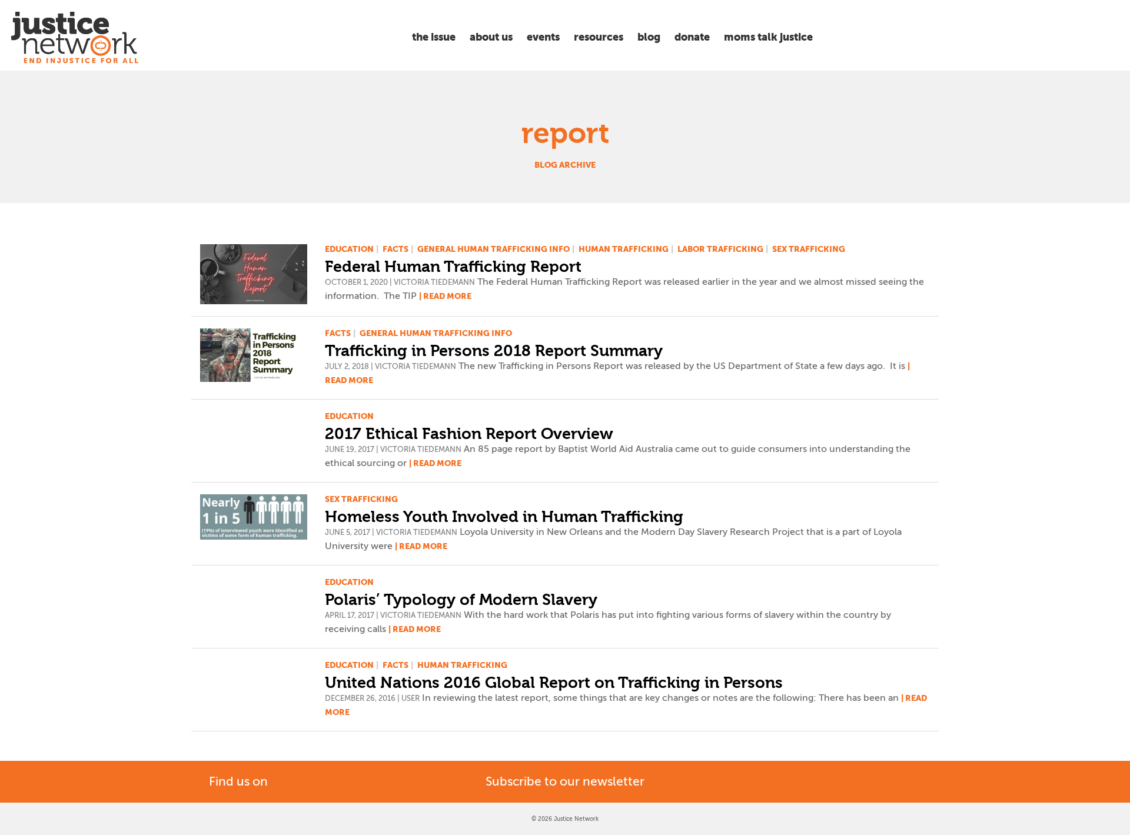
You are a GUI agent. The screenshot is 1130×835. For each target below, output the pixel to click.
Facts (395, 249)
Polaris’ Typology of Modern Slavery (461, 599)
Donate (692, 37)
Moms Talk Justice (768, 37)
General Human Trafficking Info (493, 249)
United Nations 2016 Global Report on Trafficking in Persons (554, 682)
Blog (648, 37)
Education (349, 249)
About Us (491, 37)
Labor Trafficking (720, 249)
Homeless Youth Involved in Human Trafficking (504, 516)
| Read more (445, 296)
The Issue (434, 37)
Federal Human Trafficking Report (453, 266)
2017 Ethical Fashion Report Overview (469, 433)
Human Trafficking (624, 249)
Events (543, 37)
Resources (598, 37)
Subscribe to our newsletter (565, 781)
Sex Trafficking (808, 249)
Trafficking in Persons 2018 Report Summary (494, 350)
